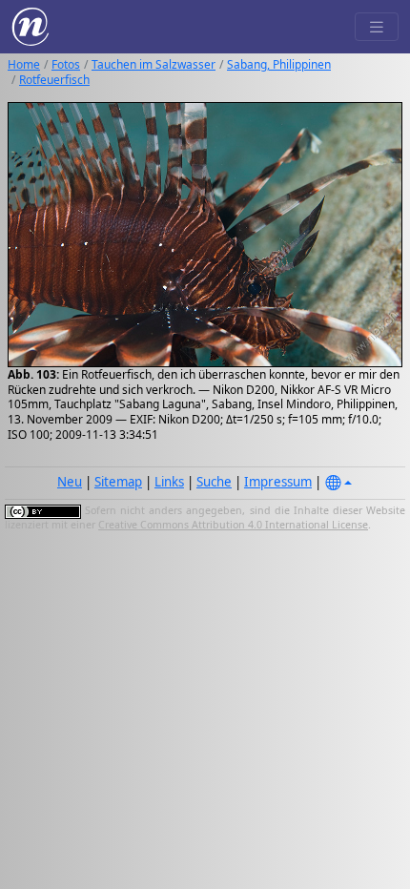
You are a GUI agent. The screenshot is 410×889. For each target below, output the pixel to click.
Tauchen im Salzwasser (153, 64)
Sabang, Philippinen (279, 64)
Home (24, 64)
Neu (69, 481)
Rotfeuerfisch (54, 80)
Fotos (65, 64)
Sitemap (118, 481)
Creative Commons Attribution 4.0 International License (233, 524)
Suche (214, 481)
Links (169, 481)
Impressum (278, 481)
